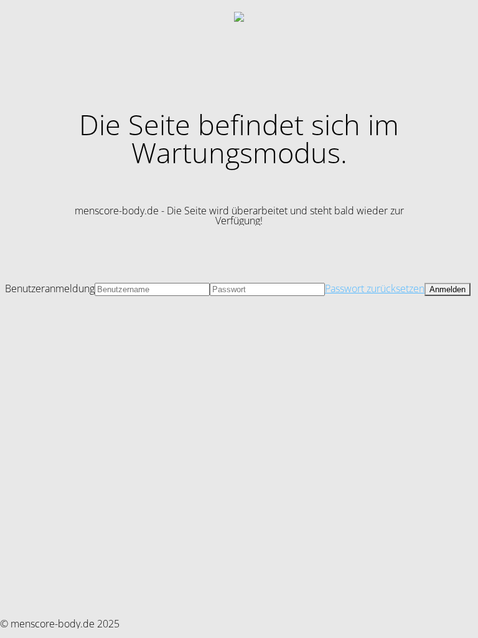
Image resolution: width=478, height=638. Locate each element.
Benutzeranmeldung (50, 288)
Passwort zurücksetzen (374, 288)
